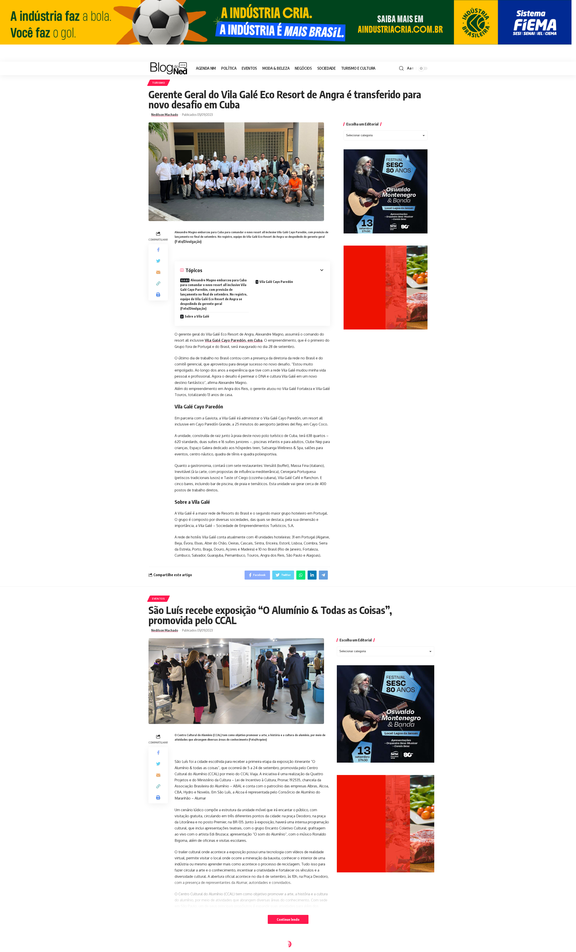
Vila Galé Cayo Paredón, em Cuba (233, 340)
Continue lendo (288, 919)
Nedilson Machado (164, 114)
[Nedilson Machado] (168, 68)
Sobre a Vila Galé (197, 316)
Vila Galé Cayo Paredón (276, 282)
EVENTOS (158, 598)
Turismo (158, 82)
